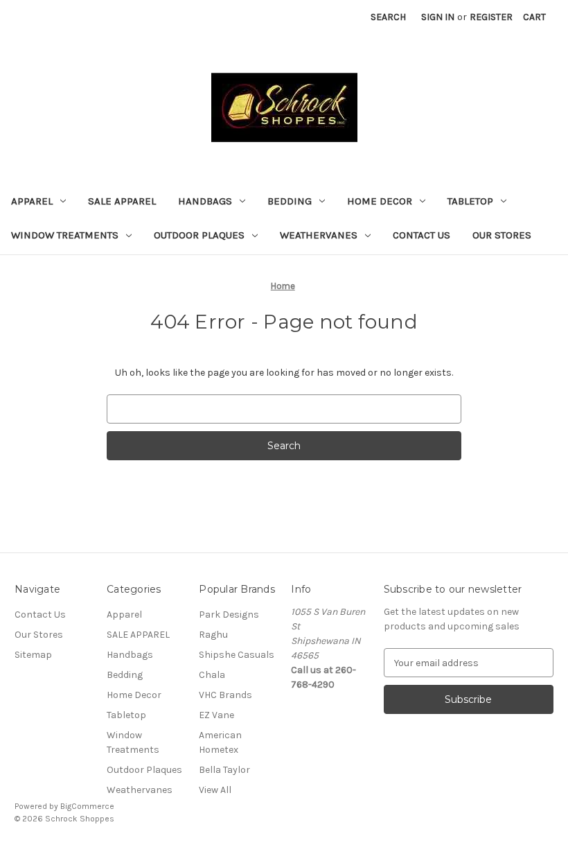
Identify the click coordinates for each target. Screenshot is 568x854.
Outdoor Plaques (199, 235)
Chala (212, 675)
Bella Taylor (224, 770)
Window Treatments (64, 235)
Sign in (437, 17)
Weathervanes (318, 235)
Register (491, 17)
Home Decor (379, 201)
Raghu (213, 634)
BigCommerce (87, 806)
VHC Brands (225, 695)
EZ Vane (216, 715)
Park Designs (229, 614)
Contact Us (421, 235)
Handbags (205, 201)
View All (215, 790)
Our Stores (501, 235)
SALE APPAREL (122, 201)
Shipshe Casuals (236, 655)
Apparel (32, 201)
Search (388, 17)
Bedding (289, 201)
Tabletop (470, 201)
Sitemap (33, 655)
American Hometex (220, 742)
